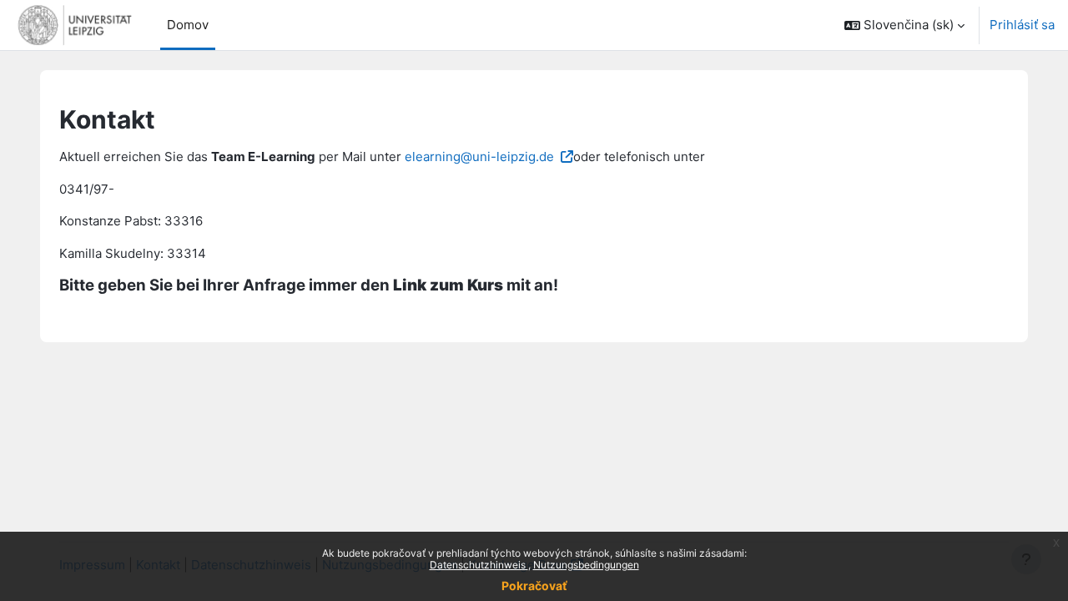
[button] (904, 25)
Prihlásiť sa (1022, 25)
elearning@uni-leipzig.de (479, 156)
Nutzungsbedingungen (586, 564)
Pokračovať (534, 585)
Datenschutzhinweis (479, 564)
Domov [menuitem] (188, 25)
